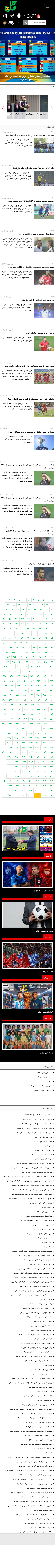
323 (44, 790)
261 (23, 747)
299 (10, 771)
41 (34, 619)
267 (31, 752)
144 (31, 676)
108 (7, 652)
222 (45, 723)
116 (8, 657)
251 (44, 742)
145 (25, 676)
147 (11, 676)
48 (46, 623)
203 (12, 709)
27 (12, 609)
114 (21, 657)
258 (44, 747)
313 (10, 781)
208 (31, 714)
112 (34, 657)
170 (18, 690)
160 (31, 685)
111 (40, 657)
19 (8, 604)
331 (37, 795)
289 (30, 766)
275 (30, 757)
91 (3, 643)
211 (12, 714)
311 (24, 781)
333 (23, 795)
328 (8, 790)
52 (22, 623)
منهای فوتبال (28, 1115)
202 (19, 709)
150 (45, 681)
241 (16, 733)
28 (6, 609)
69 (29, 633)
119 (39, 662)
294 (44, 771)
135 (37, 671)
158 (44, 685)
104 (33, 652)
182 (45, 700)
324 (37, 790)
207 (38, 714)
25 (23, 609)
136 (30, 671)
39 (46, 619)
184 (31, 700)
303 (31, 776)
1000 (10, 795)
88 (21, 643)
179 (11, 695)
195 (12, 704)
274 (37, 757)
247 (23, 738)
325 (30, 790)
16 (25, 604)
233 (24, 728)
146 (18, 676)
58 (39, 628)
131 (12, 666)
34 (22, 614)
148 (4, 676)
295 (37, 771)
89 (15, 643)
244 (44, 738)
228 (3, 723)
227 (10, 723)
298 (17, 771)
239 (30, 733)
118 (45, 662)
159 (37, 685)
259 (37, 747)
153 (25, 681)
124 (7, 662)
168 (31, 690)
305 (17, 776)
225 (24, 723)
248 (16, 738)
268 (24, 752)
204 (5, 709)
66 (46, 633)
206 (44, 714)
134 (44, 671)
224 (31, 723)
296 (30, 771)
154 (18, 681)
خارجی (38, 1115)
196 (6, 704)
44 (16, 619)
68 (34, 633)
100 (5, 647)
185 (24, 700)
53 (16, 623)
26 (18, 609)
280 (44, 761)
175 (38, 695)
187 (10, 700)
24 (29, 609)
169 (25, 690)
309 (37, 781)
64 (5, 628)
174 (44, 695)
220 (5, 719)
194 (19, 704)
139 (10, 671)
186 (17, 700)
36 (10, 614)
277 (16, 757)
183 (38, 700)
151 (38, 681)
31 (41, 614)
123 (13, 662)
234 (16, 728)
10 (4, 600)
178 (17, 695)
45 (10, 619)
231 (38, 728)
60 (28, 628)
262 (17, 747)
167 (38, 690)
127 (38, 666)
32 (35, 614)
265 (44, 752)
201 (25, 709)
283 (24, 761)
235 (9, 728)
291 (16, 766)
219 (12, 719)
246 (30, 738)
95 (34, 647)
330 (44, 795)
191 (39, 704)
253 (31, 742)
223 (38, 723)
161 (25, 685)
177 (24, 695)
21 (47, 609)
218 (18, 719)
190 (45, 704)
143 (38, 676)
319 (24, 785)
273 (44, 757)
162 (18, 685)
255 (16, 742)
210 (18, 714)
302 (38, 776)
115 (14, 657)
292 (10, 766)
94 (40, 647)
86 (33, 643)
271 (3, 752)
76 (40, 638)
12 (47, 604)
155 (11, 681)
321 (10, 785)
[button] (3, 107)
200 (32, 709)
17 (19, 604)
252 (38, 742)
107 (13, 652)
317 (37, 785)
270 (10, 752)
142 (45, 676)
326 (22, 790)
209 (24, 714)
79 (22, 638)
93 (46, 647)
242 (9, 733)
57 (46, 628)
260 (30, 747)
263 (10, 747)
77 (34, 638)
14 (36, 604)
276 (23, 757)
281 (37, 761)
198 (45, 709)
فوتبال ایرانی (47, 1115)
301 (45, 776)
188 (3, 700)
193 (26, 704)
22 (41, 609)
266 (37, 752)
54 (10, 623)
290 (23, 766)
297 (24, 771)
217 (25, 719)
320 (17, 785)
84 (45, 643)
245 (37, 738)
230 (44, 728)
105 (26, 652)
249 (9, 738)
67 (40, 633)
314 (3, 781)
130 (18, 666)
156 (4, 681)
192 (32, 704)
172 (6, 690)
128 (31, 666)
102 (46, 652)
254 (23, 742)
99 (11, 647)
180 (4, 695)
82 (4, 638)
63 (11, 628)
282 (31, 761)
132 (5, 666)
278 (9, 757)
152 (32, 681)
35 (16, 614)
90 (9, 643)
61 (22, 628)
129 (25, 666)
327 (15, 790)
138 (17, 671)
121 (27, 662)
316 (44, 785)
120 (33, 662)
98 (17, 647)
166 (45, 690)
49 (40, 623)
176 (31, 695)
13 (42, 604)
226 (17, 723)
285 (9, 761)
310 (30, 781)
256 (9, 742)
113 (27, 657)
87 (27, 643)
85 (39, 643)
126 (45, 666)
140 (3, 671)
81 (10, 638)
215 (38, 719)
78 (28, 638)
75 (46, 638)
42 (28, 619)
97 (23, 647)
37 (4, 614)
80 (16, 638)
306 (10, 776)
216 (31, 719)
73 (5, 633)
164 (5, 685)
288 (37, 766)
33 (28, 614)
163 (12, 685)
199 (38, 709)
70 (23, 633)
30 (46, 614)
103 (39, 652)
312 (17, 781)
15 (30, 604)
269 (17, 752)
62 (17, 628)
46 (4, 619)
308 (44, 781)
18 (14, 604)
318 (31, 785)
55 (3, 623)
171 (12, 690)
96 (29, 647)
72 (11, 633)
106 (20, 652)
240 (23, 733)
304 (24, 776)
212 (5, 714)
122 (20, 662)
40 (40, 619)
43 (22, 619)
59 (33, 628)
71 (17, 633)
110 (46, 657)
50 (34, 623)
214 (45, 719)
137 (24, 671)
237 (44, 733)
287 (44, 766)
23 (35, 609)
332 (30, 795)
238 (37, 733)
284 (16, 761)
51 (28, 623)
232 (31, 728)
